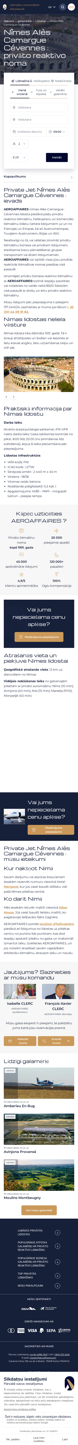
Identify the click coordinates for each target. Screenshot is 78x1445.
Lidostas (40, 21)
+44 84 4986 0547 (38, 1354)
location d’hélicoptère (57, 924)
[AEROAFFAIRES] (4, 6)
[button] (39, 637)
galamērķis (25, 21)
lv (49, 7)
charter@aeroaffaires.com (43, 1357)
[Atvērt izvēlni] (71, 7)
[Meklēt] (61, 7)
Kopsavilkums (15, 176)
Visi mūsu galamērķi (39, 1210)
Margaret (11, 887)
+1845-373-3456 (62, 1354)
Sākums (9, 21)
